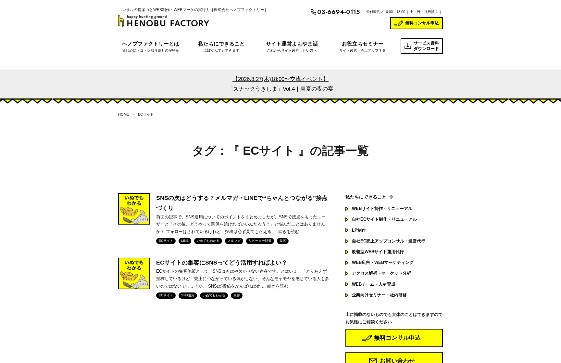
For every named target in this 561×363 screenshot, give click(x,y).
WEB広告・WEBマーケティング (383, 262)
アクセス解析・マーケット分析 (381, 273)
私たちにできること (365, 197)
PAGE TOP (543, 346)
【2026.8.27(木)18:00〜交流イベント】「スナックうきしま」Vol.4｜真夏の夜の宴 (280, 84)
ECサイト (166, 240)
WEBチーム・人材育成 (373, 284)
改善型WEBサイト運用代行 (378, 251)
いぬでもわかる (208, 240)
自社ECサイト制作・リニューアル (384, 219)
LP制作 (359, 230)
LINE (185, 240)
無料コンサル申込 (422, 22)
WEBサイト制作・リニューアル (382, 208)
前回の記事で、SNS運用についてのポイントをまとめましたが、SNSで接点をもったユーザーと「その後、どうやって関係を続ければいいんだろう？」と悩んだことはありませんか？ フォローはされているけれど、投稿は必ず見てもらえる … (241, 224)
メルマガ (234, 240)
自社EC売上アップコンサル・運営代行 (388, 241)
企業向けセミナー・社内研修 (379, 294)
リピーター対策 (260, 240)
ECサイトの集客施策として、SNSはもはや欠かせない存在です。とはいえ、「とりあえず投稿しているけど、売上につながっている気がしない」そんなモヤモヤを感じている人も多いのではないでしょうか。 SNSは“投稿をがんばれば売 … (242, 279)
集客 (283, 240)
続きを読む (288, 231)
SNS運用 (187, 295)
